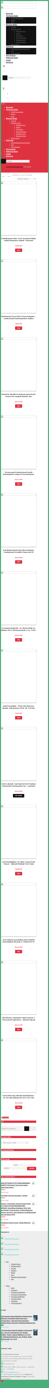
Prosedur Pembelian (18, 1292)
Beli (18, 250)
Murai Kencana (21, 38)
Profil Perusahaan (17, 18)
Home (8, 167)
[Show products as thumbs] (3, 175)
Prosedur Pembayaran (18, 1294)
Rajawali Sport (21, 42)
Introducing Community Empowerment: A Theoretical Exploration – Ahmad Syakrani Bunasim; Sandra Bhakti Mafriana (18, 1020)
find (7, 1262)
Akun (12, 1288)
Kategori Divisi (16, 29)
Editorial (9, 46)
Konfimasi (14, 1301)
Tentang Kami (12, 16)
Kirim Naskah (15, 53)
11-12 (7, 1118)
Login (8, 60)
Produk (13, 27)
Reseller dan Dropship (18, 1277)
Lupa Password (16, 1303)
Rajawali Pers (20, 31)
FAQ (12, 51)
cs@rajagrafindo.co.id (11, 1372)
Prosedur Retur (16, 1299)
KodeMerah (7, 1379)
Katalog (9, 62)
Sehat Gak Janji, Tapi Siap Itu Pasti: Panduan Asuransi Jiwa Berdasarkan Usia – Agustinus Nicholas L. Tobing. (19, 786)
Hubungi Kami (12, 58)
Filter (31, 1168)
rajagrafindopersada (12, 1239)
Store (12, 167)
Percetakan (11, 55)
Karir (12, 23)
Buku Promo (15, 44)
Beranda (9, 13)
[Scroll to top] (2, 1381)
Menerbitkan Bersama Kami (20, 49)
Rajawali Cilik (20, 40)
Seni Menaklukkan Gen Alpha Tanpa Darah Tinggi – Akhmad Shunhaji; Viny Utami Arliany (18, 864)
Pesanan (14, 1290)
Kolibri (18, 34)
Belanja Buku (11, 25)
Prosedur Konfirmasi (18, 1297)
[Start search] (3, 161)
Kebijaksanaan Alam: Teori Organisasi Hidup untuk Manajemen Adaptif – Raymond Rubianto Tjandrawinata (18, 240)
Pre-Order (18, 795)
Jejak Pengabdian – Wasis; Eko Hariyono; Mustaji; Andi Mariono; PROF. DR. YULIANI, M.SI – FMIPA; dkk (18, 708)
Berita (13, 20)
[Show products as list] (9, 175)
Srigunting (19, 36)
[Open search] (5, 77)
